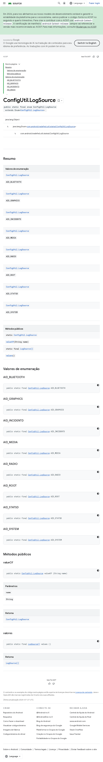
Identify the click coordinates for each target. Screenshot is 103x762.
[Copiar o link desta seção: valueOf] (15, 562)
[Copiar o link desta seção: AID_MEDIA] (20, 442)
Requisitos (7, 717)
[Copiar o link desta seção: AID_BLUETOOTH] (27, 377)
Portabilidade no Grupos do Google (51, 738)
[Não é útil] (98, 57)
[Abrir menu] (4, 3)
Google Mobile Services (80, 725)
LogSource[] (26, 349)
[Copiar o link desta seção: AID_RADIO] (20, 464)
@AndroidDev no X (44, 717)
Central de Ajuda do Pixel (80, 717)
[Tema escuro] (98, 385)
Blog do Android (43, 721)
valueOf (10, 342)
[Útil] (94, 57)
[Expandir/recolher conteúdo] (19, 64)
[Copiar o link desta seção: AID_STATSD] (21, 507)
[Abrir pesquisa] (59, 3)
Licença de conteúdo (83, 692)
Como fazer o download (13, 721)
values (9, 355)
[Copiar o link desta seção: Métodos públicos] (33, 554)
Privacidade (63, 749)
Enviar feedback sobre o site (84, 749)
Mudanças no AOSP (86, 27)
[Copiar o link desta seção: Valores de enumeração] (42, 369)
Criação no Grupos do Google (49, 734)
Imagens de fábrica (11, 730)
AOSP (5, 56)
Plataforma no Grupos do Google (50, 730)
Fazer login (94, 3)
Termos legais (40, 749)
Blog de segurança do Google (49, 725)
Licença (52, 749)
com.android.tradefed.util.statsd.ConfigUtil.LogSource (51, 126)
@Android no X (42, 712)
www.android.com (78, 721)
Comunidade (26, 749)
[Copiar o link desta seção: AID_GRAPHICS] (25, 399)
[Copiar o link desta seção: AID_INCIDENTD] (26, 420)
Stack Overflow (76, 730)
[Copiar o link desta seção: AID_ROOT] (19, 485)
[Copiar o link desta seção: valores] (15, 633)
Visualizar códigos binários (14, 725)
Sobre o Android (10, 749)
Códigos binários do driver (14, 734)
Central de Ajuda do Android (82, 712)
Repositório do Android (13, 712)
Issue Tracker (75, 734)
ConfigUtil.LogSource (32, 110)
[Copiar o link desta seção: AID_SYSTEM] (21, 529)
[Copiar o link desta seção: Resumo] (18, 159)
